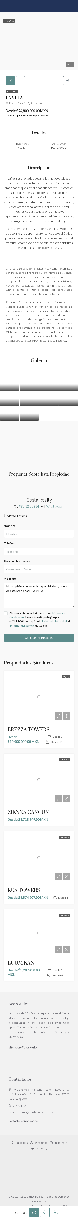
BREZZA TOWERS (28, 730)
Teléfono (10, 543)
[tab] (10, 80)
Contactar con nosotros (23, 1121)
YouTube (41, 1149)
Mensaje (10, 578)
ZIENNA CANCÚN (28, 812)
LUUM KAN (21, 963)
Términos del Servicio (22, 625)
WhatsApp (54, 506)
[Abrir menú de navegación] (7, 6)
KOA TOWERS (24, 890)
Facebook (21, 1142)
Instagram (60, 1142)
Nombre (10, 525)
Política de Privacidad (54, 621)
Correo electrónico (17, 561)
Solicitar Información (39, 637)
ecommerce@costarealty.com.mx (32, 1112)
